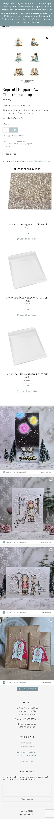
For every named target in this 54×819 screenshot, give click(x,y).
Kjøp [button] (27, 233)
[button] (47, 38)
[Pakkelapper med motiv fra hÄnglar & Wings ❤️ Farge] (27, 651)
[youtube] (29, 815)
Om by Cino (27, 743)
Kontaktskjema (27, 746)
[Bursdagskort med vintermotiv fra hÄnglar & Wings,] (27, 581)
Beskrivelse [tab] (10, 154)
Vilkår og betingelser (27, 755)
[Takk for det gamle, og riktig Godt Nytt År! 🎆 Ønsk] (27, 440)
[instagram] (25, 815)
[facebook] (21, 815)
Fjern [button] (37, 22)
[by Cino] (7, 26)
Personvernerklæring (27, 752)
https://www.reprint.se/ (40, 161)
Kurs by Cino (27, 761)
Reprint (29, 144)
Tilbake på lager (18, 144)
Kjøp (13, 130)
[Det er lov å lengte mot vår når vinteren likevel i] (27, 510)
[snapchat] (33, 815)
